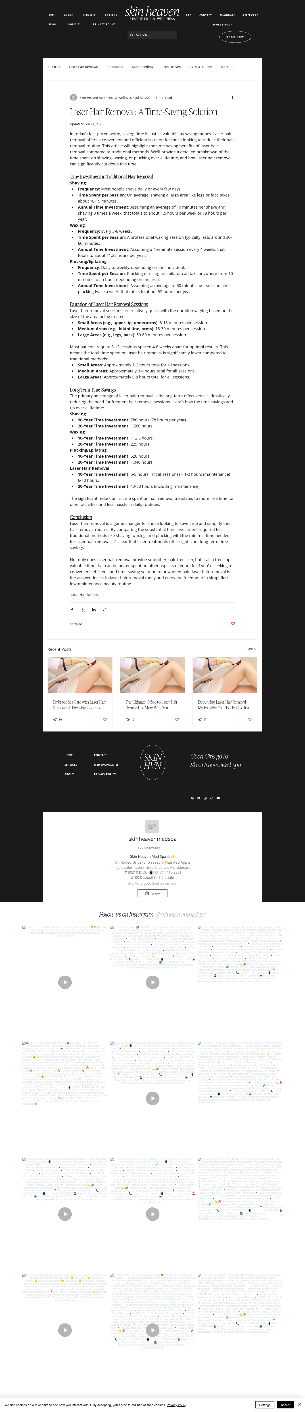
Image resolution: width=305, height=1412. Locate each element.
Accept (285, 1405)
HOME (69, 755)
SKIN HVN (152, 761)
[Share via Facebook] (72, 610)
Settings (265, 1405)
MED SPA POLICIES (106, 765)
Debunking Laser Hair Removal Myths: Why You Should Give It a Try (223, 704)
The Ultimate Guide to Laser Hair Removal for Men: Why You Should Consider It (151, 704)
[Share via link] (105, 610)
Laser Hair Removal (85, 594)
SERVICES (71, 765)
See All (252, 649)
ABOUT (69, 774)
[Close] (299, 1404)
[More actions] (232, 97)
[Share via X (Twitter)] (83, 610)
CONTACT (100, 755)
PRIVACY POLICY (105, 774)
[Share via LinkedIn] (94, 610)
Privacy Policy (176, 1405)
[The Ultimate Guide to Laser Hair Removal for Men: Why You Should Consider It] (152, 675)
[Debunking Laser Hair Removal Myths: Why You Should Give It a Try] (225, 675)
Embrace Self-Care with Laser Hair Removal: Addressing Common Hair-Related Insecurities (79, 704)
